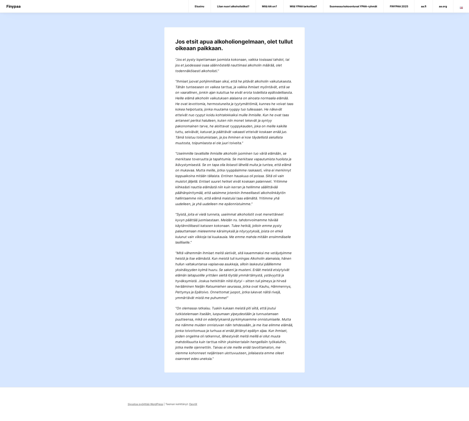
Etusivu (199, 6)
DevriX (193, 404)
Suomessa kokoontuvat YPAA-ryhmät (353, 6)
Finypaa (13, 6)
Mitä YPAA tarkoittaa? (303, 6)
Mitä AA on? (269, 6)
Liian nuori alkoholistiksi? (233, 6)
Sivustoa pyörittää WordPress (145, 404)
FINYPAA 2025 (399, 6)
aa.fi (423, 6)
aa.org (443, 6)
